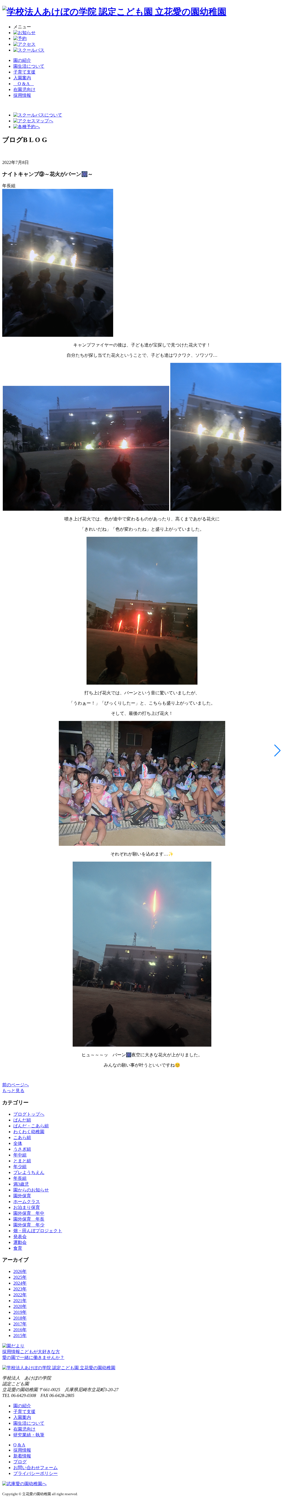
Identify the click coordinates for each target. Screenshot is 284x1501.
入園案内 (22, 77)
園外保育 (22, 1195)
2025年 (20, 1277)
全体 (17, 1143)
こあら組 (22, 1137)
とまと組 (22, 1160)
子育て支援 (24, 72)
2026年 (20, 1271)
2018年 (20, 1318)
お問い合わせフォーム (35, 1467)
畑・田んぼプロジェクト (37, 1230)
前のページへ (15, 1084)
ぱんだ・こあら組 (31, 1125)
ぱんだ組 (22, 1120)
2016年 (20, 1329)
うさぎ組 (22, 1149)
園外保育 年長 (28, 1219)
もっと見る (13, 1090)
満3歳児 (21, 1184)
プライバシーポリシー (35, 1473)
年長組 (20, 1178)
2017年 (20, 1324)
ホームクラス (26, 1201)
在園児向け (24, 89)
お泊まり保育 (26, 1207)
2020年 (20, 1306)
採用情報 (22, 1450)
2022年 (20, 1294)
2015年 (20, 1335)
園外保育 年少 (28, 1224)
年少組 (20, 1166)
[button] (277, 751)
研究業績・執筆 (28, 1434)
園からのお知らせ (31, 1190)
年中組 (20, 1155)
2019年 (20, 1312)
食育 (17, 1248)
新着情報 (22, 1456)
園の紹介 (22, 60)
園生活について (28, 66)
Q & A (23, 83)
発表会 (20, 1236)
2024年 (20, 1283)
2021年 (20, 1300)
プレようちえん (28, 1172)
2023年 (20, 1289)
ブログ (20, 1461)
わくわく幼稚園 (28, 1131)
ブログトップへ (28, 1114)
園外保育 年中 (28, 1213)
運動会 (20, 1242)
